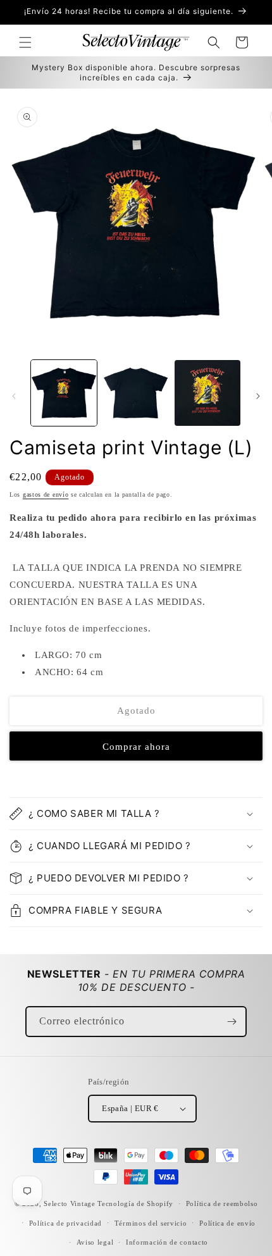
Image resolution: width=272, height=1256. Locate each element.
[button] (25, 42)
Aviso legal (95, 1242)
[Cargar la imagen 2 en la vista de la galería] (136, 393)
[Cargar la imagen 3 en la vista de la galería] (207, 393)
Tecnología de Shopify (135, 1203)
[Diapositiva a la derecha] (258, 396)
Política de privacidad (65, 1223)
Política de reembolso (222, 1203)
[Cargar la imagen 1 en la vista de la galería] (64, 393)
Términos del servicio (150, 1223)
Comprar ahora (136, 747)
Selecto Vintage (70, 1203)
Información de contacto (167, 1242)
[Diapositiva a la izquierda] (14, 396)
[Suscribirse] (231, 1021)
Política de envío (227, 1223)
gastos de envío (46, 494)
